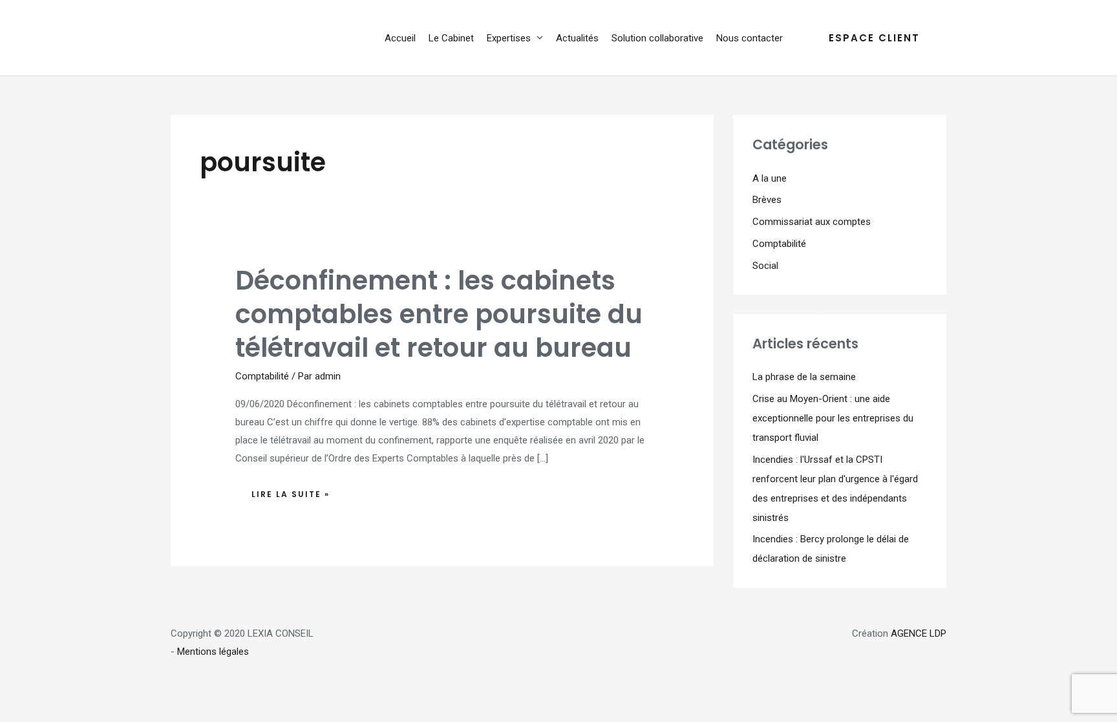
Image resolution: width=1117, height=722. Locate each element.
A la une (769, 178)
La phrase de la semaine (804, 377)
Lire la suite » (293, 491)
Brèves (767, 200)
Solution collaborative (657, 38)
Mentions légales (213, 651)
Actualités (577, 38)
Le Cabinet (451, 38)
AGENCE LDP (918, 633)
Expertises (509, 38)
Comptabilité (262, 376)
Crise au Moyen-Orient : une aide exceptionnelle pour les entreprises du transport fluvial (832, 418)
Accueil (400, 38)
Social (765, 265)
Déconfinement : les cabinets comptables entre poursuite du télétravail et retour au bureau (439, 314)
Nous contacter (749, 38)
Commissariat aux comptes (811, 222)
